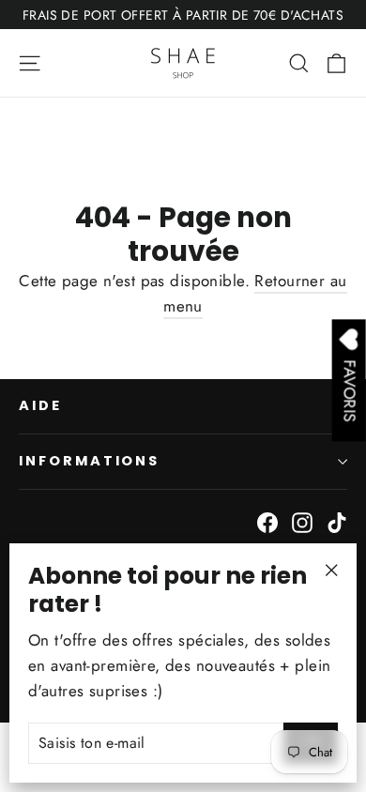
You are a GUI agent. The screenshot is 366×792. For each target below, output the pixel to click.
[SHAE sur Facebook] (267, 521)
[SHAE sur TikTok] (337, 521)
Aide (40, 405)
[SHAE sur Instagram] (302, 521)
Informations (89, 460)
